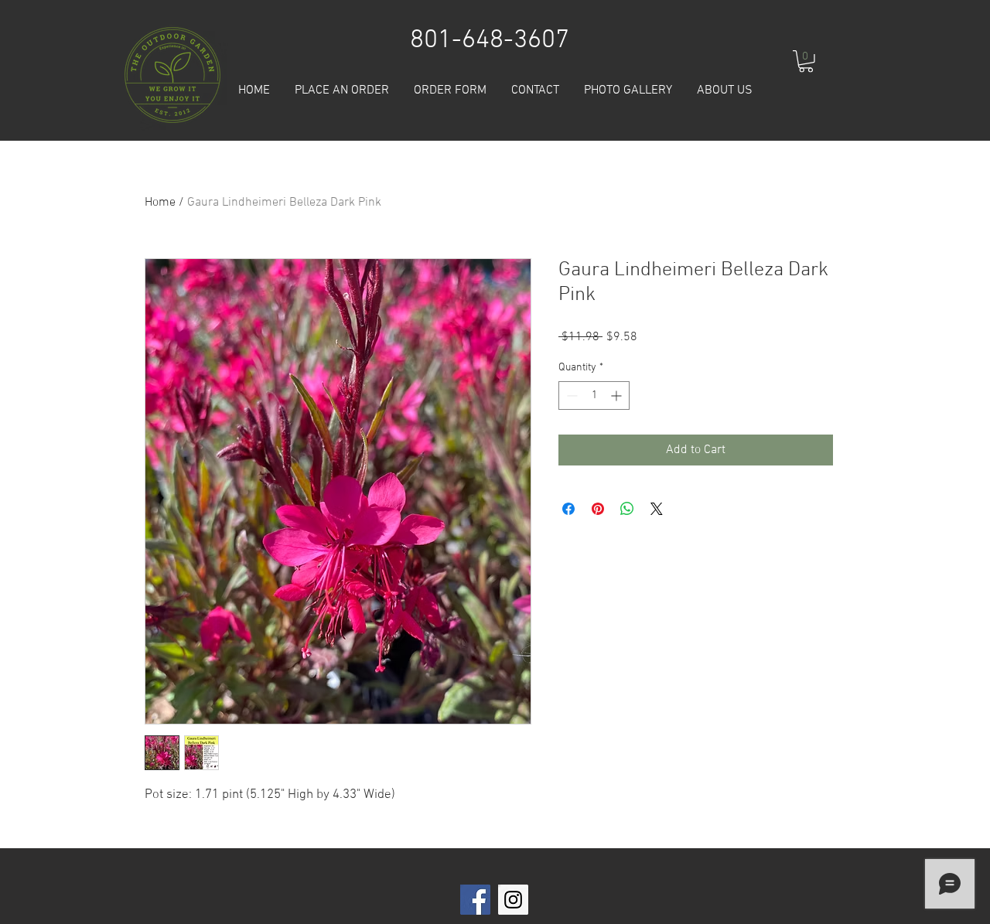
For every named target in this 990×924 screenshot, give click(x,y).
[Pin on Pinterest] (598, 509)
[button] (806, 61)
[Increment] (617, 395)
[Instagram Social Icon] (513, 900)
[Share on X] (656, 509)
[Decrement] (570, 395)
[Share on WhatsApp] (627, 509)
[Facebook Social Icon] (475, 900)
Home (160, 202)
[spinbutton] (594, 395)
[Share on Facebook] (568, 509)
